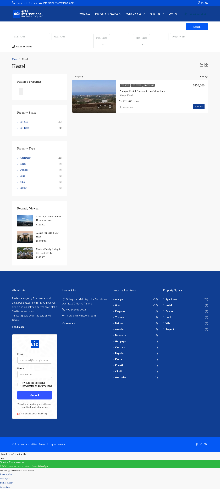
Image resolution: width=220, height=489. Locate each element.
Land (22, 175)
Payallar (119, 353)
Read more (18, 327)
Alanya (119, 299)
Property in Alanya (106, 13)
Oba (117, 305)
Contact (174, 13)
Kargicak (120, 311)
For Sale (125, 85)
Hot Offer (137, 85)
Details (199, 106)
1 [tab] (21, 91)
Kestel (119, 359)
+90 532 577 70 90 (197, 14)
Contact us (68, 323)
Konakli (119, 365)
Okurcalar (120, 377)
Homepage (84, 13)
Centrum (120, 347)
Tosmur (119, 317)
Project (23, 187)
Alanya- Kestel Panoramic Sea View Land (142, 91)
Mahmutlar (121, 335)
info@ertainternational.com (81, 315)
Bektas (119, 323)
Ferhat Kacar (128, 107)
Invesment (149, 85)
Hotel (23, 163)
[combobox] (101, 41)
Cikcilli (118, 371)
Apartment (25, 157)
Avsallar (119, 329)
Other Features (23, 46)
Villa (22, 181)
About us (155, 13)
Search (197, 26)
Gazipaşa (120, 341)
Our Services (133, 13)
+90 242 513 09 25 (76, 309)
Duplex (24, 169)
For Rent (24, 127)
